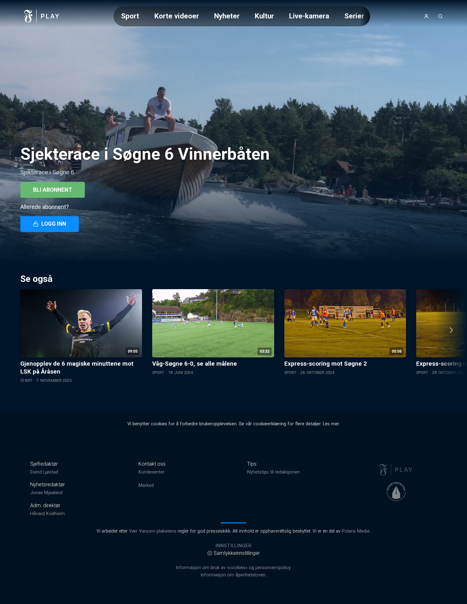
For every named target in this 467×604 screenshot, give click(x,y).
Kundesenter (152, 472)
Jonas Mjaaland (46, 492)
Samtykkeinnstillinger (236, 553)
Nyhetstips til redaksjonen (273, 472)
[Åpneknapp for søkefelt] (440, 16)
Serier (354, 16)
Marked (146, 485)
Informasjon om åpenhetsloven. (233, 575)
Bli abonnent (52, 190)
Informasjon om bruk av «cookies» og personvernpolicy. (233, 567)
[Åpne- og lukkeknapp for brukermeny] (426, 16)
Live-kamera (309, 16)
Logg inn (53, 224)
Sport (130, 16)
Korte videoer (176, 16)
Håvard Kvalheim (47, 513)
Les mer (331, 424)
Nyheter (227, 16)
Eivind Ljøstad (44, 472)
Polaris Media (355, 531)
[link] (42, 16)
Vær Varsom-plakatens (152, 531)
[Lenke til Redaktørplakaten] (396, 491)
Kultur (264, 16)
